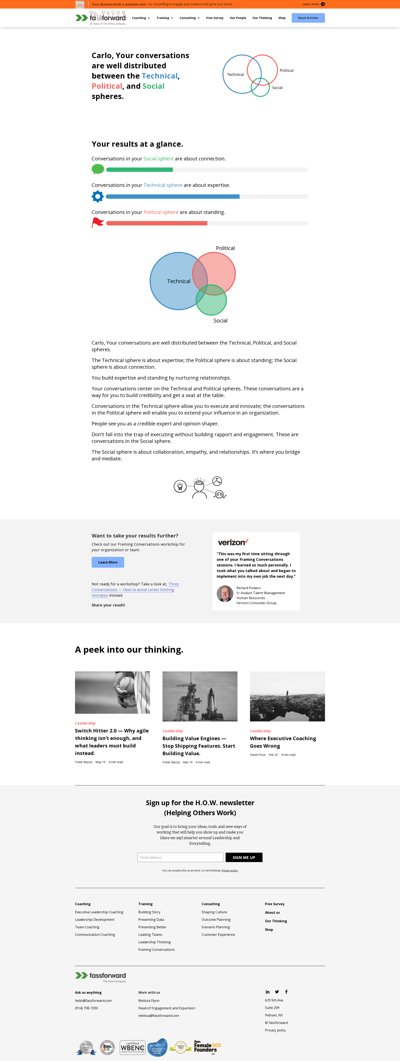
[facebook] (286, 991)
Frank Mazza (83, 762)
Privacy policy (230, 870)
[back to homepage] (100, 17)
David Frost (258, 755)
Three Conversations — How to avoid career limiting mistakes (135, 589)
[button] (141, 18)
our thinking (154, 649)
